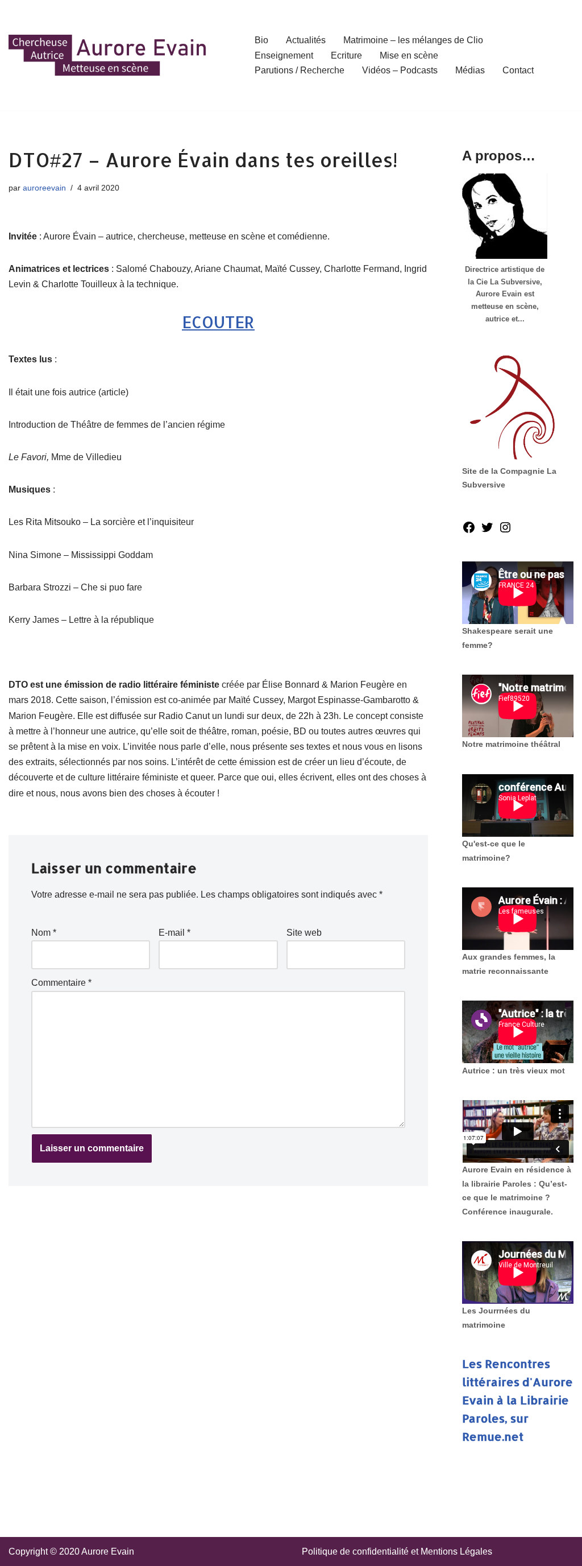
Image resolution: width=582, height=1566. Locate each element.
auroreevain (44, 187)
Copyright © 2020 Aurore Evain (71, 1551)
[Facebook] (469, 531)
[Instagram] (505, 531)
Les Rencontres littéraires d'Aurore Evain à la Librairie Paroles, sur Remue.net (517, 1400)
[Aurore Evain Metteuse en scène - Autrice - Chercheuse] (108, 55)
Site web (304, 932)
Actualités (306, 40)
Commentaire (61, 982)
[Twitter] (487, 531)
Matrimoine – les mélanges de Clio (413, 40)
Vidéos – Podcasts (400, 70)
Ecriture (346, 55)
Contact (518, 70)
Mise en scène (409, 55)
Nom (43, 932)
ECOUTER (218, 322)
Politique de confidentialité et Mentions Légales (397, 1551)
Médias (470, 70)
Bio (261, 40)
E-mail (174, 932)
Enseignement (284, 55)
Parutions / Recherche (299, 70)
